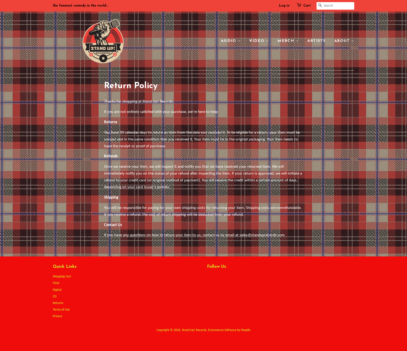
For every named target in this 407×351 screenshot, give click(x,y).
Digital (57, 290)
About (342, 41)
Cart (307, 6)
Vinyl (56, 283)
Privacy (57, 316)
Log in (284, 6)
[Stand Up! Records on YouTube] (235, 278)
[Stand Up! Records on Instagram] (226, 278)
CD (55, 296)
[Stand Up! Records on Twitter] (209, 278)
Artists (316, 41)
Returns (58, 303)
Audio (229, 41)
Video (257, 41)
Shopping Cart (62, 276)
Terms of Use (61, 309)
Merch (286, 41)
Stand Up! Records (194, 330)
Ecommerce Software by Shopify (229, 330)
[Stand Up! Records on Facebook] (218, 278)
